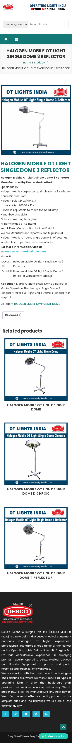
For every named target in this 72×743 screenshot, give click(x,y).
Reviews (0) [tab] (13, 315)
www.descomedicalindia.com (25, 251)
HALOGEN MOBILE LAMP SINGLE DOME (37, 304)
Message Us (56, 736)
